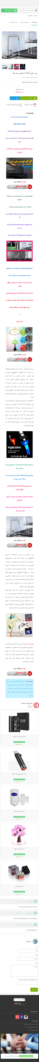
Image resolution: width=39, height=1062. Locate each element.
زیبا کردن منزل (24, 688)
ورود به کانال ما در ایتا (12, 1056)
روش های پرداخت (33, 1030)
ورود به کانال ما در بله (26, 1056)
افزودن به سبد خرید (26, 98)
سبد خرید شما (9, 10)
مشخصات (34, 22)
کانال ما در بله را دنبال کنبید (30, 1024)
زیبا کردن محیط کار (13, 688)
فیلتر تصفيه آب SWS (19, 811)
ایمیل (36, 954)
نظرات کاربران (13, 22)
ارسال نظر (34, 989)
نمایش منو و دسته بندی (28, 10)
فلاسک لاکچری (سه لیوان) (19, 736)
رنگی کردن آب (20, 685)
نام (37, 947)
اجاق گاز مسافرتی (19, 886)
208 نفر (13, 98)
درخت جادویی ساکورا (19, 849)
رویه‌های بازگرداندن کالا (32, 1027)
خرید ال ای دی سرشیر (26, 692)
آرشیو (29, 706)
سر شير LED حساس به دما (18, 681)
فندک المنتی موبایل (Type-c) (19, 774)
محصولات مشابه (24, 22)
